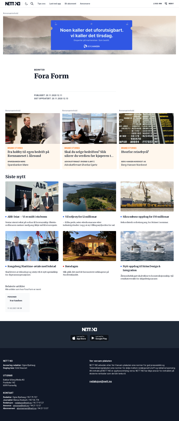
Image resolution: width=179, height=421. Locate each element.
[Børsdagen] (89, 246)
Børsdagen (71, 266)
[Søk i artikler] (32, 3)
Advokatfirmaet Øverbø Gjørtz (80, 164)
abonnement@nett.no (26, 408)
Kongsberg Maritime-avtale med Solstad (32, 266)
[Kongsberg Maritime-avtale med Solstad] (31, 246)
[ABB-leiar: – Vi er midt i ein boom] (31, 196)
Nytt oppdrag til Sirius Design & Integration (141, 268)
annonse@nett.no (21, 405)
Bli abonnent (70, 4)
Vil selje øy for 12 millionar (81, 216)
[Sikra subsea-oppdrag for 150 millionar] (147, 196)
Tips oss (41, 4)
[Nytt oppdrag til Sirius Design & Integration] (147, 246)
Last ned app (55, 4)
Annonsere (85, 4)
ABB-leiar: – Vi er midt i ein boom (27, 216)
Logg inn (157, 4)
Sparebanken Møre (18, 164)
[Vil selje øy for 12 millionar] (89, 196)
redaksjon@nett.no (23, 403)
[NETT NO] (15, 3)
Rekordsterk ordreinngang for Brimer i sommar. (144, 222)
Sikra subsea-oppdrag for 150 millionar (146, 216)
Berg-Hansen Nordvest (134, 164)
